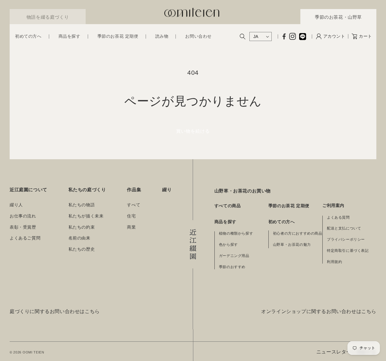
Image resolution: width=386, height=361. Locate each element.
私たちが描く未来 (86, 216)
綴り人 (16, 205)
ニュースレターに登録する (346, 351)
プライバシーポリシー (346, 239)
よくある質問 (338, 217)
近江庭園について (28, 189)
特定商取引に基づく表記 (348, 251)
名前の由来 (79, 238)
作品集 (134, 189)
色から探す (228, 244)
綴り (167, 189)
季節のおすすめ (232, 267)
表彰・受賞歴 (23, 227)
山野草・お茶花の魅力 (292, 244)
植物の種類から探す (236, 233)
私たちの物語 (81, 205)
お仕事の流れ (23, 216)
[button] (28, 36)
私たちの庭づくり (87, 189)
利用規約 (334, 262)
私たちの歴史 (81, 249)
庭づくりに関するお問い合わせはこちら (55, 311)
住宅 (131, 216)
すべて (133, 205)
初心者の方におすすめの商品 (297, 233)
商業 (131, 227)
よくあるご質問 (25, 238)
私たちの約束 (81, 227)
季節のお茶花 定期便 (288, 206)
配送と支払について (344, 228)
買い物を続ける (193, 131)
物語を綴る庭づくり (48, 17)
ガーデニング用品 (234, 256)
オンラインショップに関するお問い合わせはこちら (318, 311)
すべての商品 (227, 206)
